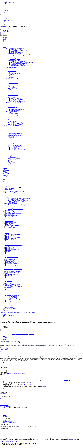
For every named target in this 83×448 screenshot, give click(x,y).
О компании (5, 37)
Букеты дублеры (8, 224)
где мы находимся (66, 380)
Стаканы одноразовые (12, 297)
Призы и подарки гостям (10, 238)
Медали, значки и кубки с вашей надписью (14, 213)
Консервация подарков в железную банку (14, 267)
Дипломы (7, 220)
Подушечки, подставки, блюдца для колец (14, 237)
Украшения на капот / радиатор (14, 242)
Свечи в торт (8, 287)
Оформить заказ (3, 393)
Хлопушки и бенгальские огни (11, 288)
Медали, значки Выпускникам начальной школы (18, 200)
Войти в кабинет (6, 430)
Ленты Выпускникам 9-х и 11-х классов (16, 193)
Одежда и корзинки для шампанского (13, 234)
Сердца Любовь (8, 281)
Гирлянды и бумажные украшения (15, 146)
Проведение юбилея (9, 248)
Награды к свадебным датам (11, 216)
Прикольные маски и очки (10, 300)
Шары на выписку (9, 306)
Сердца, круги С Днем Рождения (12, 276)
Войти (4, 9)
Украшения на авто (12, 97)
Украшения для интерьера (10, 308)
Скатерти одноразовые (12, 296)
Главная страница (6, 1)
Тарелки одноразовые (12, 298)
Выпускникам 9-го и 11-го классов (15, 49)
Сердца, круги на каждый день (11, 279)
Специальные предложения (8, 2)
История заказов (6, 432)
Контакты (5, 42)
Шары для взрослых (9, 277)
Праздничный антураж (10, 250)
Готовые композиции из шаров (11, 274)
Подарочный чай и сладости (11, 263)
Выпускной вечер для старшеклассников (13, 252)
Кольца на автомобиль (12, 244)
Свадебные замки (9, 229)
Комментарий (3, 372)
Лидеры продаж (8, 4)
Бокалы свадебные (9, 223)
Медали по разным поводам (11, 215)
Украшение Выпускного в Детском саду (13, 272)
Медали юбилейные (9, 214)
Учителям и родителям (12, 202)
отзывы (40, 388)
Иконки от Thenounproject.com (18, 441)
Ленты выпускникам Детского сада (15, 208)
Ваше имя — (3, 369)
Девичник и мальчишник (10, 226)
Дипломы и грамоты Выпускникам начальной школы (19, 198)
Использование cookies (7, 421)
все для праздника (21, 400)
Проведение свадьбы (9, 247)
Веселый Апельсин (13, 179)
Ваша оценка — (3, 367)
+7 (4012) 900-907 (6, 186)
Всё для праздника (4, 26)
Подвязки (7, 236)
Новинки (7, 3)
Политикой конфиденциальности (14, 373)
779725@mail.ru (6, 20)
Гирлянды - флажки (12, 294)
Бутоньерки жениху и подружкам (12, 225)
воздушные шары (21, 181)
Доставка (5, 38)
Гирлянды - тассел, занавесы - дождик (16, 293)
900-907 (6, 16)
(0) (4, 12)
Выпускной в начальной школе (11, 253)
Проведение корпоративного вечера (12, 249)
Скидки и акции (8, 5)
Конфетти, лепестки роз (10, 232)
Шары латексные (8, 275)
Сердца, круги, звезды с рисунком (12, 278)
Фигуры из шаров (9, 305)
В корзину (2, 350)
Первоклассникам (9, 210)
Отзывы (4, 6)
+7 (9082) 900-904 (6, 184)
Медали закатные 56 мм (10, 212)
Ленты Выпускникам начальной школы (16, 199)
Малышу (7, 303)
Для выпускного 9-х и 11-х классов (15, 196)
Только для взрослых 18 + (10, 259)
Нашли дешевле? (4, 349)
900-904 (6, 18)
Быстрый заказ (3, 351)
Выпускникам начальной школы (14, 53)
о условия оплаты (27, 384)
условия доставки (33, 382)
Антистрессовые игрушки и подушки (13, 266)
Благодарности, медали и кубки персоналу (17, 206)
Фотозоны (7, 251)
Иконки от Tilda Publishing (5, 441)
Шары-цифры (8, 283)
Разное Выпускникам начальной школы (16, 201)
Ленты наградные (9, 221)
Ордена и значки (8, 217)
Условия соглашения (7, 420)
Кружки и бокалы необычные (11, 257)
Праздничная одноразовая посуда (15, 151)
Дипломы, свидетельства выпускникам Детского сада (19, 205)
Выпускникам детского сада (14, 60)
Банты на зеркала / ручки (13, 241)
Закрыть (4, 44)
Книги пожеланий (9, 230)
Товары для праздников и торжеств (10, 181)
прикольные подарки (30, 181)
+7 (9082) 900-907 (6, 183)
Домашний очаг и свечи (10, 227)
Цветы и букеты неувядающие (11, 261)
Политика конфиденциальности (9, 422)
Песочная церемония (9, 235)
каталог (44, 386)
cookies (70, 439)
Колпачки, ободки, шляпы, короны (12, 301)
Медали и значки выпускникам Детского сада (17, 204)
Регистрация (6, 31)
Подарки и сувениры (9, 264)
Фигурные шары (8, 282)
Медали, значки (11, 194)
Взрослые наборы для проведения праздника (14, 285)
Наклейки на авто (9, 307)
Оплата (4, 39)
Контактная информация (8, 189)
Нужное (7, 233)
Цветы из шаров (8, 270)
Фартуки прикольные (9, 260)
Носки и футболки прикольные (11, 258)
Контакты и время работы (5, 28)
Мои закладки (6, 431)
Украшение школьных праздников (12, 271)
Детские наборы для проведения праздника (14, 286)
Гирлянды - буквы (11, 290)
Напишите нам (3, 352)
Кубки (6, 218)
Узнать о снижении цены (5, 348)
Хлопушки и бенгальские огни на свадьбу (14, 245)
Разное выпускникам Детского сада (15, 209)
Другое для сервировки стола (14, 299)
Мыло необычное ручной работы (12, 265)
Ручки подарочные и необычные (12, 262)
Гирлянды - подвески (12, 291)
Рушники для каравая (9, 239)
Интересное (7, 255)
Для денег (7, 228)
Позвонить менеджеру (5, 394)
